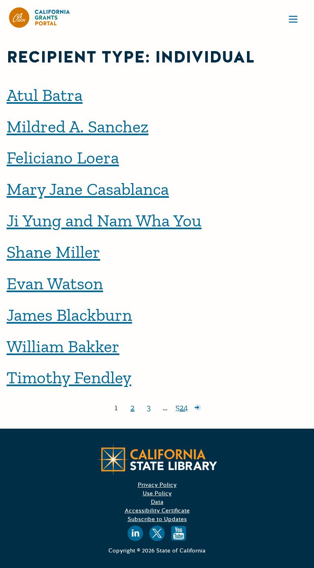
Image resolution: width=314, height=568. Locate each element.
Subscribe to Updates (157, 519)
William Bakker (63, 346)
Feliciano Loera (63, 157)
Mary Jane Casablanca (88, 189)
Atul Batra (45, 95)
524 (182, 409)
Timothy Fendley (69, 377)
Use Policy (157, 493)
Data (157, 502)
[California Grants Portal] (39, 17)
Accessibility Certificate (157, 510)
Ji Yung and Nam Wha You (104, 220)
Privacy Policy (157, 485)
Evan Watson (55, 283)
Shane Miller (53, 252)
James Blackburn (69, 314)
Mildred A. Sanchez (77, 126)
